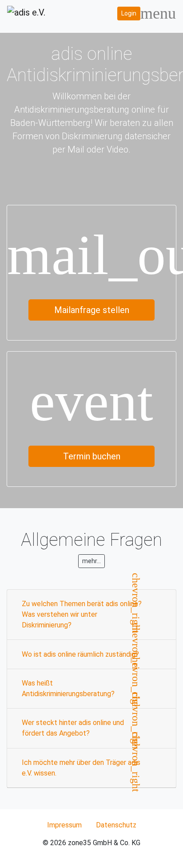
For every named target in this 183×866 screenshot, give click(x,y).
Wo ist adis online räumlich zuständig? (80, 654)
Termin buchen (91, 456)
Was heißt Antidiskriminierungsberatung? (68, 688)
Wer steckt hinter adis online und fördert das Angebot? (73, 727)
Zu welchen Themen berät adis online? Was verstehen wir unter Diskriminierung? (82, 614)
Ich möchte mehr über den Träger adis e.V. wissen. (81, 767)
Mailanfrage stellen (91, 310)
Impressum (64, 825)
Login (128, 13)
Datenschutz (116, 825)
